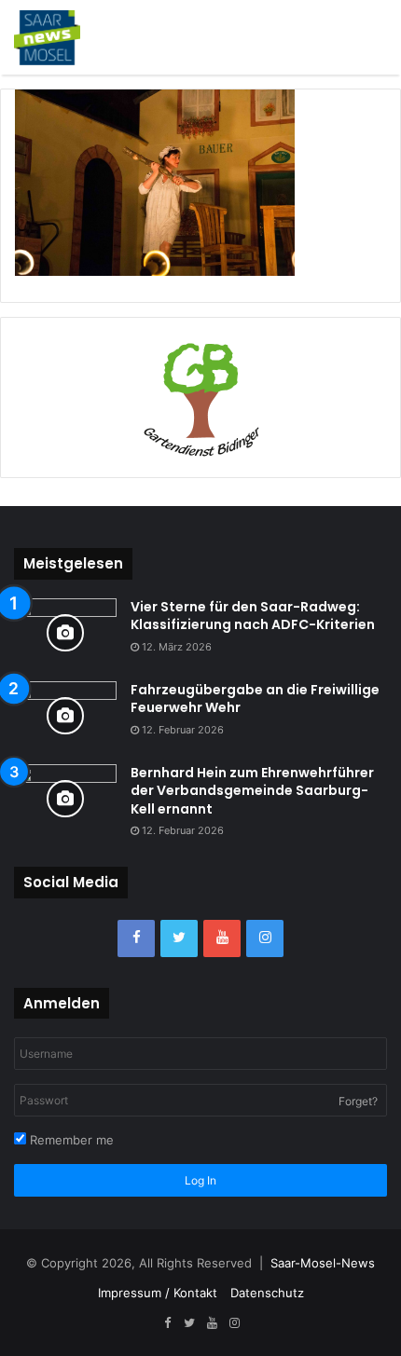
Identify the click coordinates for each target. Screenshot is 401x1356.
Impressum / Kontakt (157, 1292)
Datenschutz (267, 1292)
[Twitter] (179, 938)
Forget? (358, 1101)
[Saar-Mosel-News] (47, 37)
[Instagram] (264, 938)
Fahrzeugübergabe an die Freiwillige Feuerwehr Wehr (255, 699)
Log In (200, 1180)
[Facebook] (136, 938)
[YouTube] (222, 938)
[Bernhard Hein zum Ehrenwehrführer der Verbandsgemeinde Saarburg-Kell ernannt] (65, 799)
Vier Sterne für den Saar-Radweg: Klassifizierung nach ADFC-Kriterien (253, 616)
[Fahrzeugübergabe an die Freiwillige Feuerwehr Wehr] (65, 716)
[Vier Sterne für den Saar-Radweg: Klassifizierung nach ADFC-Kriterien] (65, 633)
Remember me (70, 1139)
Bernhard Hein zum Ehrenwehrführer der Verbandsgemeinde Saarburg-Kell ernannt (252, 790)
